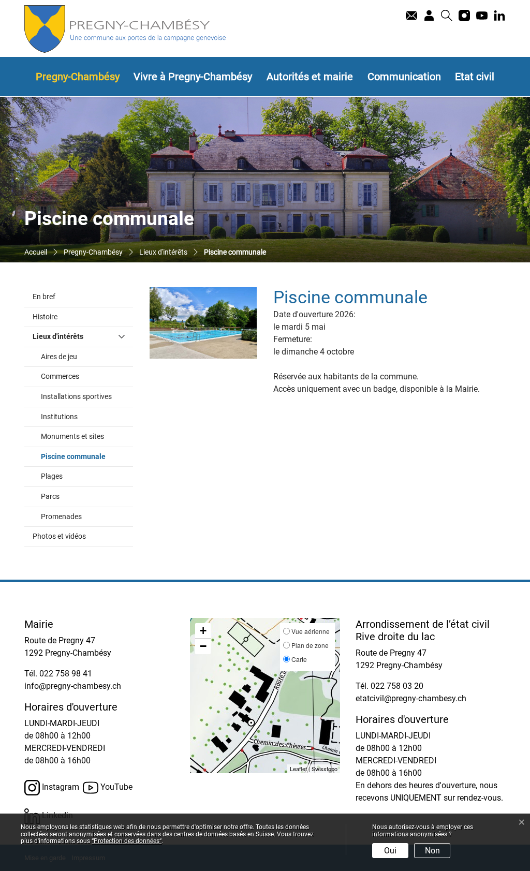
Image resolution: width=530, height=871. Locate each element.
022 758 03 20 (397, 686)
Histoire (45, 317)
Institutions (59, 416)
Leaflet (298, 768)
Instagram (59, 787)
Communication (404, 76)
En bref (44, 296)
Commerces (60, 376)
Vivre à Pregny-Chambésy (193, 76)
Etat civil (474, 76)
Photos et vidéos (59, 536)
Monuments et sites (72, 436)
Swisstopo (324, 768)
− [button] (203, 646)
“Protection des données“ (126, 841)
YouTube (115, 787)
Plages (52, 476)
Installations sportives (76, 396)
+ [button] (203, 630)
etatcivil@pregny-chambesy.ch (411, 698)
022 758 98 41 (65, 673)
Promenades (61, 516)
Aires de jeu (59, 356)
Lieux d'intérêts (58, 336)
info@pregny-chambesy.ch (72, 686)
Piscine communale (87, 456)
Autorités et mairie (310, 76)
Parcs (50, 496)
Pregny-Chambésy (78, 76)
